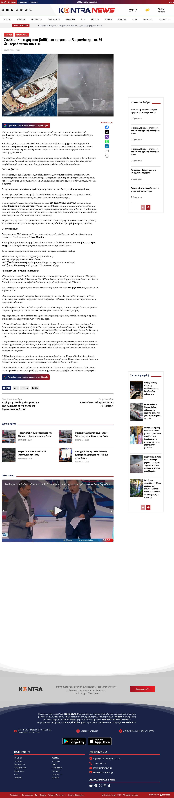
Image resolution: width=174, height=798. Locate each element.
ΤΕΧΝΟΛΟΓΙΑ (57, 774)
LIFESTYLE (56, 771)
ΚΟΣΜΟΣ (108, 19)
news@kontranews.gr (103, 772)
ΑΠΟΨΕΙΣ (55, 778)
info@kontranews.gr (102, 767)
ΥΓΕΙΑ (83, 19)
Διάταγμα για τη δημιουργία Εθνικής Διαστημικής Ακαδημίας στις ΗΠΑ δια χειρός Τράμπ (91, 454)
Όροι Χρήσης (40, 795)
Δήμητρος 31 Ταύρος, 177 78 (106, 758)
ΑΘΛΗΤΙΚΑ (122, 19)
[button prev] (143, 207)
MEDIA (134, 19)
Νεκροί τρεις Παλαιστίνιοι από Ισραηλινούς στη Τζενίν (32, 453)
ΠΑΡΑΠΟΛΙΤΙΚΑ (54, 19)
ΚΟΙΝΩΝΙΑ (21, 19)
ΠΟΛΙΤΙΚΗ (7, 19)
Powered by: (156, 795)
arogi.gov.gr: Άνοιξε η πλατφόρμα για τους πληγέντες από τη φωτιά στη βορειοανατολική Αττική (20, 406)
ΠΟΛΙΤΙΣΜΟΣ (148, 19)
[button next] (148, 207)
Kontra (118, 716)
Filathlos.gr (77, 722)
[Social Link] (2, 10)
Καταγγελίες (22, 2)
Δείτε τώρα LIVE (142, 689)
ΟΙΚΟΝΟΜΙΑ (70, 19)
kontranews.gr (71, 713)
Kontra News (69, 719)
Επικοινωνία (33, 2)
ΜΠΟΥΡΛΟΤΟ (36, 19)
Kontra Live (12, 2)
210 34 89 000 (99, 763)
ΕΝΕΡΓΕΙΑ (95, 19)
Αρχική (3, 2)
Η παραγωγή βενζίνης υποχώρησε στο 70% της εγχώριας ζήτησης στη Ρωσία (35, 434)
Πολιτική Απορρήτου (57, 795)
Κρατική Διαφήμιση (76, 795)
